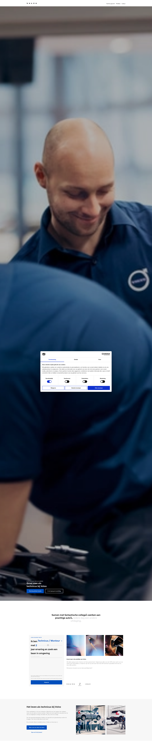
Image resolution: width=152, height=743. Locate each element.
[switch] (67, 381)
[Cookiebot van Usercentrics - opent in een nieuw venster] (103, 354)
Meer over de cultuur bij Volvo (36, 727)
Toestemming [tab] (52, 359)
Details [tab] (76, 359)
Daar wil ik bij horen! (36, 732)
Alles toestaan (99, 388)
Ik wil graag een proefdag (54, 591)
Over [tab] (99, 359)
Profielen (118, 3)
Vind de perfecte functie (35, 591)
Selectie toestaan (76, 388)
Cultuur (123, 3)
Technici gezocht (110, 3)
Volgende (46, 682)
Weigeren (53, 388)
